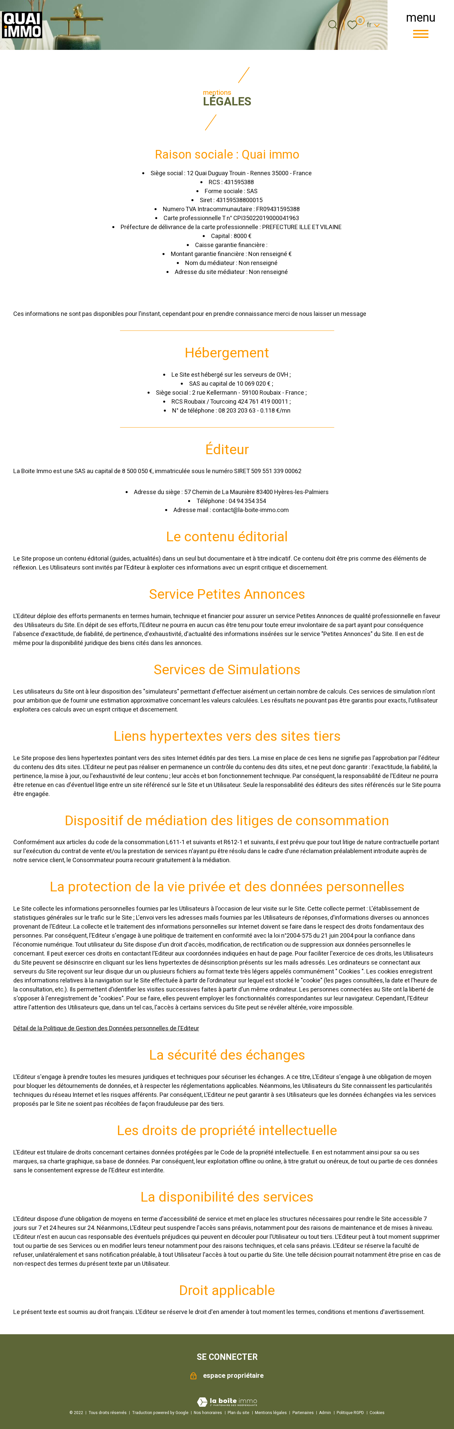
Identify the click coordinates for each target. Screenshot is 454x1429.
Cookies (377, 1413)
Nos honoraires (208, 1413)
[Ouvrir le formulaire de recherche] (333, 25)
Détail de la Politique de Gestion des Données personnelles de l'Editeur (106, 1028)
